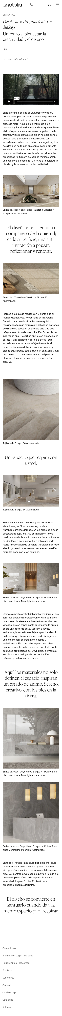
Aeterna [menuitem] (6, 1007)
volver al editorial (17, 59)
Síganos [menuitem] (6, 985)
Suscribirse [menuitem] (8, 977)
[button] (29, 501)
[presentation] (7, 491)
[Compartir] (5, 48)
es (49, 4)
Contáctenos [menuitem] (9, 948)
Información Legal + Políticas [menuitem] (17, 955)
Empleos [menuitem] (7, 970)
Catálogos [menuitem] (7, 999)
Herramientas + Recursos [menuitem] (15, 963)
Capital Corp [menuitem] (9, 992)
